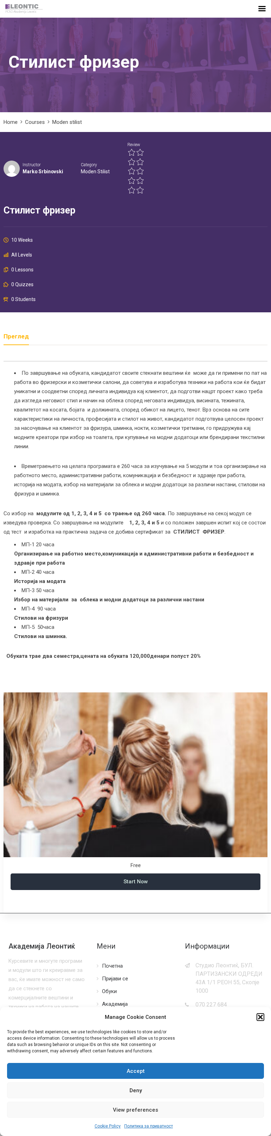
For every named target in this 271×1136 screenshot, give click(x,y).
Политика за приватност (148, 1126)
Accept (136, 1071)
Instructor (32, 164)
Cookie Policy (108, 1126)
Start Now (136, 881)
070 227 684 (211, 1004)
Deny (136, 1090)
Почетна (112, 966)
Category (89, 164)
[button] (260, 1017)
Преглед (16, 336)
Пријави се (115, 978)
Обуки (109, 991)
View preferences (135, 1110)
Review (133, 144)
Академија (115, 1004)
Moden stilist (95, 171)
